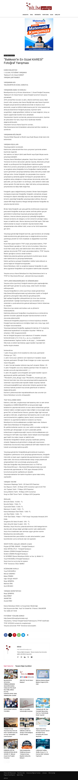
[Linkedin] (25, 657)
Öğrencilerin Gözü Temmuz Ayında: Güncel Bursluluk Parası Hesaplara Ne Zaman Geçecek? (42, 732)
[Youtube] (32, 657)
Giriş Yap (57, 14)
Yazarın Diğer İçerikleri (23, 666)
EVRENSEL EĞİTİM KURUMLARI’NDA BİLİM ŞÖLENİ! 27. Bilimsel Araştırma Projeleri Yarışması (10, 754)
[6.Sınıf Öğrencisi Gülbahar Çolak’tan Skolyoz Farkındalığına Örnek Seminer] (27, 722)
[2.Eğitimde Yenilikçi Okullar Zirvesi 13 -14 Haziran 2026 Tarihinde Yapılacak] (43, 744)
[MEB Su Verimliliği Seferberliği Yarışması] (27, 703)
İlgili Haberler (8, 666)
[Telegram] (23, 635)
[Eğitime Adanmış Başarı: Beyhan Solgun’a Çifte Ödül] (43, 674)
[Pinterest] (14, 635)
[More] (28, 635)
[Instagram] (22, 657)
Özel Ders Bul (21, 773)
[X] (10, 635)
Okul (31, 14)
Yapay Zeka (45, 14)
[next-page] (8, 762)
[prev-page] (5, 762)
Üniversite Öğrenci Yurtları (33, 773)
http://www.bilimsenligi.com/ (24, 649)
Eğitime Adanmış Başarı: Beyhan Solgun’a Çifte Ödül (43, 682)
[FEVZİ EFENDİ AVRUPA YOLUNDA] (11, 703)
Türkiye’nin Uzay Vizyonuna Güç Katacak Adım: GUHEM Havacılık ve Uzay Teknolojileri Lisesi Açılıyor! (10, 732)
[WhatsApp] (19, 635)
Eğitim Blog (20, 775)
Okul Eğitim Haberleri (9, 55)
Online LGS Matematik (10, 773)
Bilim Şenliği (52, 773)
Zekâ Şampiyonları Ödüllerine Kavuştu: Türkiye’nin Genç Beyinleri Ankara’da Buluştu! (25, 754)
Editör (19, 647)
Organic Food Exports (9, 775)
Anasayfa (25, 14)
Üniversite (38, 14)
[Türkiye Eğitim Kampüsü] (39, 6)
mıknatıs (44, 773)
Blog (51, 14)
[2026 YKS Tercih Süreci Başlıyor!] (27, 674)
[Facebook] (6, 635)
